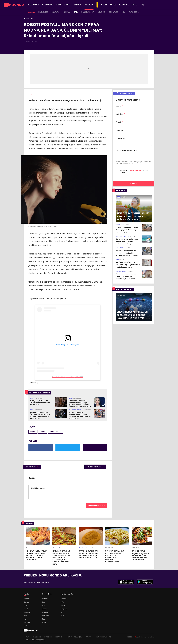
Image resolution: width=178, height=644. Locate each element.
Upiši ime (32, 478)
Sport (26, 609)
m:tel (134, 637)
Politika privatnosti (103, 637)
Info (25, 606)
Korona (26, 602)
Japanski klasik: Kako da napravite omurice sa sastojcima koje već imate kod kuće (89, 554)
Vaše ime (120, 114)
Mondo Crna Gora (67, 594)
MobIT (26, 616)
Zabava (45, 609)
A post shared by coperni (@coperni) (67, 376)
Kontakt (58, 637)
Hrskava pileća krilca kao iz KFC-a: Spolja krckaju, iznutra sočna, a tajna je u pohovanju (36, 555)
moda (32, 432)
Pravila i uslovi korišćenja (34, 640)
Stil (32, 19)
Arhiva (88, 637)
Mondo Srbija (47, 594)
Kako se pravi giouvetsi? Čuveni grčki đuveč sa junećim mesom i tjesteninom (140, 555)
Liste (44, 622)
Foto (25, 626)
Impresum (48, 637)
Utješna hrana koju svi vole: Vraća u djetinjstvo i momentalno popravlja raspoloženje (114, 556)
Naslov (119, 106)
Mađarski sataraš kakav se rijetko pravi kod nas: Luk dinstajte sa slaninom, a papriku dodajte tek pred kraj (61, 557)
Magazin (26, 19)
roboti (42, 432)
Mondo (26, 594)
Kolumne (27, 622)
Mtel (25, 619)
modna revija (55, 432)
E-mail (119, 122)
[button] (28, 539)
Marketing (37, 637)
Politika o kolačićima (74, 637)
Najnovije (27, 599)
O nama (26, 637)
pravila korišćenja (136, 171)
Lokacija (120, 131)
